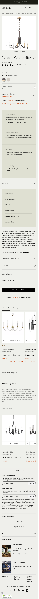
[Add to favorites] (33, 58)
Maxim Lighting (8, 62)
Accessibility (5, 576)
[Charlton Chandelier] (13, 323)
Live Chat (10, 122)
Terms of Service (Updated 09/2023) (29, 579)
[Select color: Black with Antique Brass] (2, 345)
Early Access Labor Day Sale (19, 2)
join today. (16, 550)
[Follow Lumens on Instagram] (19, 590)
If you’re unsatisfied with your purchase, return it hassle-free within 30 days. (19, 153)
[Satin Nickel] (8, 80)
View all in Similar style (8, 372)
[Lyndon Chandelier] (19, 33)
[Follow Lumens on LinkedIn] (27, 590)
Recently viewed (17, 308)
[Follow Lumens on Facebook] (11, 590)
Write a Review (23, 65)
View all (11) (9, 45)
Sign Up (32, 483)
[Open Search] (25, 8)
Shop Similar (14, 340)
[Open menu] (34, 7)
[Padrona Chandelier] (13, 426)
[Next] (33, 2)
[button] (8, 65)
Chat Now (20, 521)
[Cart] (30, 8)
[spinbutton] (28, 95)
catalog (23, 566)
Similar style (6, 308)
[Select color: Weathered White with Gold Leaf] (4, 345)
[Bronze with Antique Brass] (4, 80)
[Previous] (3, 2)
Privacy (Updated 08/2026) (17, 578)
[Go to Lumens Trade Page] (6, 551)
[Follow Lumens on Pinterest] (15, 590)
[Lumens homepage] (6, 8)
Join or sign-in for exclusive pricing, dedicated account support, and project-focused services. (19, 136)
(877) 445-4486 (21, 122)
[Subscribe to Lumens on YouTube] (23, 590)
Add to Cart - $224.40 (18, 290)
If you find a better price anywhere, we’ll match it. (17, 170)
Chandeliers (9, 13)
